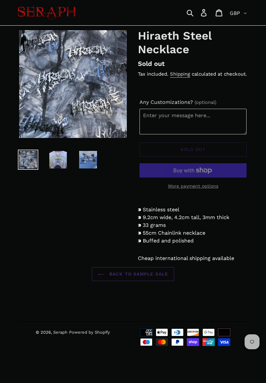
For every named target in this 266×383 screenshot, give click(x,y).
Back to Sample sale (138, 274)
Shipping (180, 74)
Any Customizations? (177, 102)
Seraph (60, 332)
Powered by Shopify (89, 332)
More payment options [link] (193, 186)
